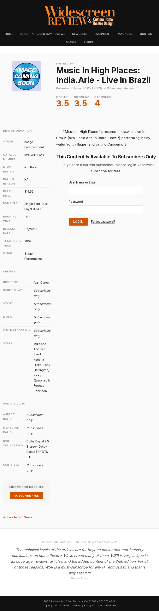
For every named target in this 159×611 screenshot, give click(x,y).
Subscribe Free (26, 495)
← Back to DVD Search (19, 517)
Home (9, 33)
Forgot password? (103, 221)
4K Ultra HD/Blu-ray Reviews (42, 33)
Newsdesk (80, 33)
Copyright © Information (57, 605)
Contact (147, 33)
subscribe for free (105, 171)
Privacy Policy (82, 605)
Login (88, 42)
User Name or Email (82, 182)
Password (76, 201)
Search (71, 42)
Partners (111, 605)
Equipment (103, 33)
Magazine (125, 33)
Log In (78, 221)
